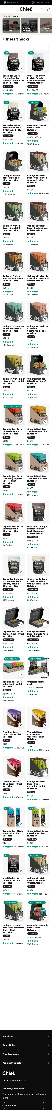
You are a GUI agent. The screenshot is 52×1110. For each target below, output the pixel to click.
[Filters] (48, 46)
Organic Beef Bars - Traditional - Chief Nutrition (37, 478)
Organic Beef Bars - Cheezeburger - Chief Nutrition (13, 431)
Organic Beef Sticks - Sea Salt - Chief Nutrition (13, 833)
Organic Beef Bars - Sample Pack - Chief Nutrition (13, 634)
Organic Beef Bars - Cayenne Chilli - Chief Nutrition (13, 528)
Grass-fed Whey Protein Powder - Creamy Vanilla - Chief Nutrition (36, 79)
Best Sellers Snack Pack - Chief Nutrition (37, 127)
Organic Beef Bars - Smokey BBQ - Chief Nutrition (37, 431)
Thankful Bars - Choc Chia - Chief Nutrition (12, 734)
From (8, 90)
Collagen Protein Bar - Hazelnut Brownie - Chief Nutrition (38, 278)
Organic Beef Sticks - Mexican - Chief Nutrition (37, 833)
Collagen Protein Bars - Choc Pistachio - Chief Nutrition (36, 785)
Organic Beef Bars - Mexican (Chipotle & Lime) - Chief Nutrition (13, 480)
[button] (42, 9)
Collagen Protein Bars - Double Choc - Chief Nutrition (38, 228)
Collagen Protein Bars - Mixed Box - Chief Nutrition (12, 177)
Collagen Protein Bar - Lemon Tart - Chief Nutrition (14, 381)
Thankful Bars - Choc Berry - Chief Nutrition (12, 783)
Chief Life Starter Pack (36, 683)
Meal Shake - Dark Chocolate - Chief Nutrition (12, 880)
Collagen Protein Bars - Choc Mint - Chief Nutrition (12, 228)
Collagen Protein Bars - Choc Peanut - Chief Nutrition (14, 278)
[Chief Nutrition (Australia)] (26, 9)
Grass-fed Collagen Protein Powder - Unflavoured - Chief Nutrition (37, 582)
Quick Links (9, 1045)
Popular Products (12, 1062)
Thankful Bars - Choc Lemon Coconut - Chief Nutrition (35, 735)
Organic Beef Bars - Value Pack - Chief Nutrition (13, 684)
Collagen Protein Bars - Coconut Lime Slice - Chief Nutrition (13, 929)
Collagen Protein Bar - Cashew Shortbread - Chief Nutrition (38, 330)
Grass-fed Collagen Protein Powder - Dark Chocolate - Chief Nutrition (37, 530)
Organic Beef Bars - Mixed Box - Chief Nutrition (37, 381)
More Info (8, 1036)
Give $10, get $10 (13, 2)
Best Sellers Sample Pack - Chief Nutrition (37, 927)
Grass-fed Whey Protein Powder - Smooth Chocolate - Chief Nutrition (13, 79)
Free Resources (11, 1054)
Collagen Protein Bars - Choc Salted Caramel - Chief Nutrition (37, 179)
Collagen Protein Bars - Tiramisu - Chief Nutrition (36, 880)
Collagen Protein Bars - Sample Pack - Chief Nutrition (38, 634)
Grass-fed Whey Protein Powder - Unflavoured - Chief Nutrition (13, 129)
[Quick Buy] (20, 68)
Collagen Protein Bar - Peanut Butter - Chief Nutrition (14, 328)
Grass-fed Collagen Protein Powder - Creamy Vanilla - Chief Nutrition (13, 582)
